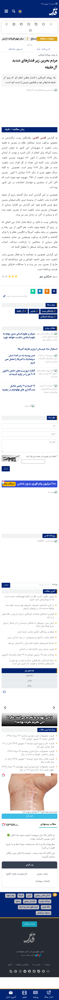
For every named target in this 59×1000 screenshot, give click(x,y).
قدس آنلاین (51, 11)
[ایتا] (29, 24)
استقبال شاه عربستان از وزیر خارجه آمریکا (37, 349)
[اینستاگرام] (6, 24)
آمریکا (21, 895)
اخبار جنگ (48, 997)
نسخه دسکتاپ (29, 924)
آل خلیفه (20, 311)
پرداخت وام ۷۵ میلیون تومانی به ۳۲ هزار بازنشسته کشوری (28, 655)
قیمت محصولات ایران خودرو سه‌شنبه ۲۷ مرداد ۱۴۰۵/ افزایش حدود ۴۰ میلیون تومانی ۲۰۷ (30, 737)
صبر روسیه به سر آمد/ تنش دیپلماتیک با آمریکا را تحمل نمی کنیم (20, 359)
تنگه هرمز (46, 907)
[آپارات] (30, 30)
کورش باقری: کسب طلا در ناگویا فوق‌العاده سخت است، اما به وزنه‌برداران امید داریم (29, 598)
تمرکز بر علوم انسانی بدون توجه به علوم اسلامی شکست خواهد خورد (19, 335)
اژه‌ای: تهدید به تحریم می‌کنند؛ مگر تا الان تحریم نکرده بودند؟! (29, 720)
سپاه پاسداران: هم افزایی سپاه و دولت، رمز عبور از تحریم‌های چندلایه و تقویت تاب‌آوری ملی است (31, 662)
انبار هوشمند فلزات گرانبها (16, 874)
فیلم (24, 997)
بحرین (32, 311)
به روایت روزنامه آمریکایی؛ (47, 55)
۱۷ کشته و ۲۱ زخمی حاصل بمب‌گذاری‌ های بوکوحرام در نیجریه (18, 388)
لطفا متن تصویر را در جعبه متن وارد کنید (41, 456)
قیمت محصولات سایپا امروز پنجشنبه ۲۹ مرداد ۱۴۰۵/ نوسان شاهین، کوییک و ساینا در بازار (31, 753)
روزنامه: (54, 584)
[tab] (29, 670)
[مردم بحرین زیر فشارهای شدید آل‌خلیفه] (29, 107)
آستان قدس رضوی (42, 895)
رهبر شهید (10, 895)
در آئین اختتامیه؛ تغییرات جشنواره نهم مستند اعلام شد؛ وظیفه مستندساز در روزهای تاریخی (29, 607)
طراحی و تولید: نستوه (28, 955)
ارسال (6, 468)
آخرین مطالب (50, 591)
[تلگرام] (14, 24)
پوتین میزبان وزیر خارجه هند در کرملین (36, 649)
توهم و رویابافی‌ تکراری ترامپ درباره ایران (35, 632)
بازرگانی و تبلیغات (22, 964)
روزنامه (36, 997)
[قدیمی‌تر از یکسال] (46, 338)
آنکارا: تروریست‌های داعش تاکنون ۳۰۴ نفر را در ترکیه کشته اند (18, 372)
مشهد (18, 901)
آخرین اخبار (11, 997)
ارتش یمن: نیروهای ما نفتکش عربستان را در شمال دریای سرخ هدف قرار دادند (28, 625)
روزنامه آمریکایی (46, 316)
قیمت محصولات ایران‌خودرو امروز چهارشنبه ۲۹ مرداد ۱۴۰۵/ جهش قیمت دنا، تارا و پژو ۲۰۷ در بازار (28, 768)
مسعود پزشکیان (43, 913)
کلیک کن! (29, 816)
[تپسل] (3, 482)
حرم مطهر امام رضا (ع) (28, 907)
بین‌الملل (29, 45)
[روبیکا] (51, 24)
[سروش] (21, 24)
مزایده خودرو (42, 874)
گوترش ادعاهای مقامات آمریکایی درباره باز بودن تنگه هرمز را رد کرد (28, 616)
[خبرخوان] (11, 972)
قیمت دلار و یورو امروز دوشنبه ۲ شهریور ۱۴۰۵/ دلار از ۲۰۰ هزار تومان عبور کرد (28, 745)
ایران (29, 895)
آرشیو (10, 964)
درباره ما (47, 964)
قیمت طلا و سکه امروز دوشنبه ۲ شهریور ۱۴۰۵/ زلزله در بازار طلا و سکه (29, 760)
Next (5, 708)
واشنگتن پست (47, 311)
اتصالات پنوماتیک (42, 881)
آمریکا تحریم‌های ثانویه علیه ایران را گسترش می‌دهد (31, 643)
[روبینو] (43, 24)
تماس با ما (36, 964)
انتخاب (5, 585)
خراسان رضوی (29, 901)
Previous (54, 708)
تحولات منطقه (47, 39)
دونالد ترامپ (45, 901)
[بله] (36, 24)
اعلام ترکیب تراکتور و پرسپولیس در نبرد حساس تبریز (30, 637)
